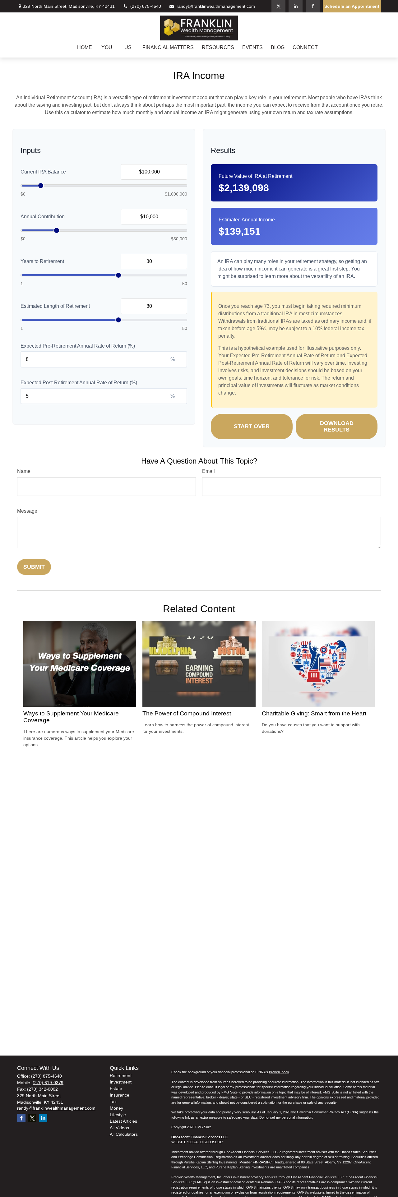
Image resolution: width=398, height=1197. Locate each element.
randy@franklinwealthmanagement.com (216, 6)
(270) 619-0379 (48, 1082)
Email (208, 471)
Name (23, 471)
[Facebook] (313, 6)
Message (27, 511)
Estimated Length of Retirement (55, 306)
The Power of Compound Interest (186, 713)
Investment (121, 1081)
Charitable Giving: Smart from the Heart (314, 713)
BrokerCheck (279, 1072)
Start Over (252, 426)
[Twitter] (278, 6)
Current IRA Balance (43, 171)
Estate (116, 1088)
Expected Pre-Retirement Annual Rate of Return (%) (78, 346)
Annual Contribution (43, 216)
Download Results (337, 426)
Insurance (119, 1095)
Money (116, 1108)
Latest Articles (123, 1121)
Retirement (121, 1075)
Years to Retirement (42, 261)
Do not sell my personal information (285, 1117)
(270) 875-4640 (145, 6)
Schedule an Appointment (351, 6)
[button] (85, 47)
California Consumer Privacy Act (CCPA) (327, 1112)
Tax (113, 1101)
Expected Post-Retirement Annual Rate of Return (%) (79, 382)
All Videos (119, 1127)
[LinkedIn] (296, 6)
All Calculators (124, 1134)
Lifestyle (118, 1114)
